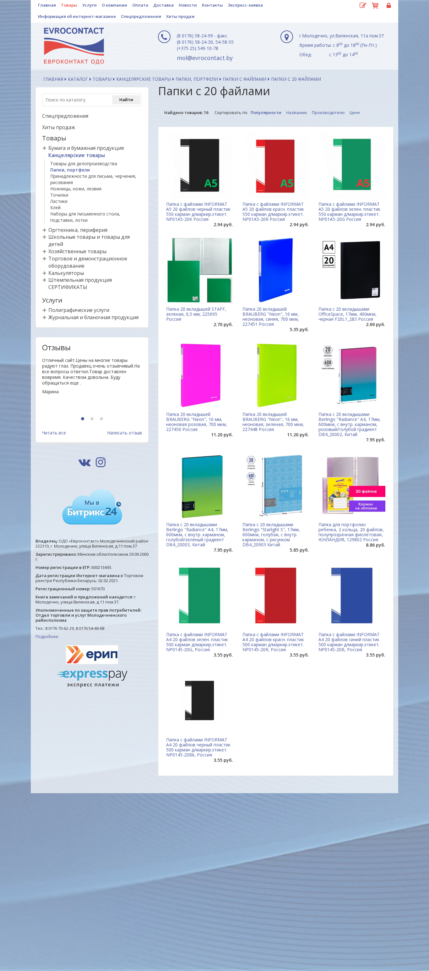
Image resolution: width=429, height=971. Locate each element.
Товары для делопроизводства (83, 163)
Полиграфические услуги (78, 310)
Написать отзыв (124, 433)
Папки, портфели (197, 79)
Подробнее (46, 636)
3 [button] (102, 419)
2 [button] (93, 419)
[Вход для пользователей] (388, 5)
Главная (47, 5)
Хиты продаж (180, 16)
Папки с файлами (244, 79)
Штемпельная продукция (80, 279)
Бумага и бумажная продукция (86, 148)
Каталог (78, 79)
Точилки (59, 195)
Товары (69, 5)
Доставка (163, 5)
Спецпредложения (141, 16)
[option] (92, 384)
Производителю (328, 112)
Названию (296, 112)
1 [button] (83, 419)
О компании (114, 5)
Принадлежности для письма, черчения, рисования (93, 179)
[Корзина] (375, 4)
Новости (188, 5)
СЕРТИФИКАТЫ (67, 287)
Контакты (212, 5)
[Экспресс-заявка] (362, 5)
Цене (355, 112)
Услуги (89, 5)
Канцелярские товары (143, 79)
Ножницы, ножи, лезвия (75, 189)
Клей (55, 207)
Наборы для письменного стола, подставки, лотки (85, 217)
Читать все (54, 433)
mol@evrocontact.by (205, 58)
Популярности (266, 112)
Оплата (140, 5)
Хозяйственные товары (77, 251)
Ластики (59, 201)
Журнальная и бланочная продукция (93, 317)
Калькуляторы (66, 273)
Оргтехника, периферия (77, 229)
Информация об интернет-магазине (77, 16)
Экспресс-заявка (245, 5)
